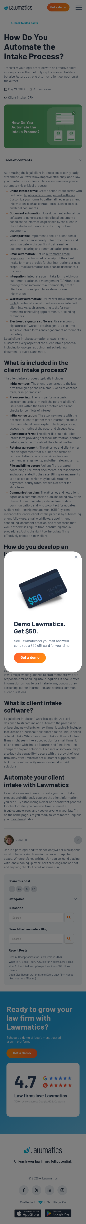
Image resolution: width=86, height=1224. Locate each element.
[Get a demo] (30, 658)
